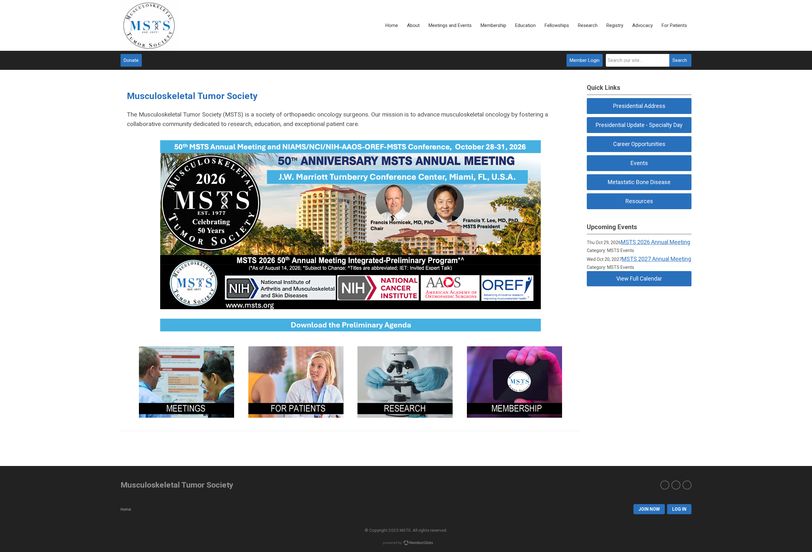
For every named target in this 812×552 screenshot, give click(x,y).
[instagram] (675, 485)
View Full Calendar (639, 278)
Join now (649, 509)
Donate (131, 60)
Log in (679, 509)
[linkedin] (687, 485)
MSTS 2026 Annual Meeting (655, 242)
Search (679, 60)
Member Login (584, 60)
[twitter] (664, 485)
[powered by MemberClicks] (406, 543)
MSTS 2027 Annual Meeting (656, 259)
